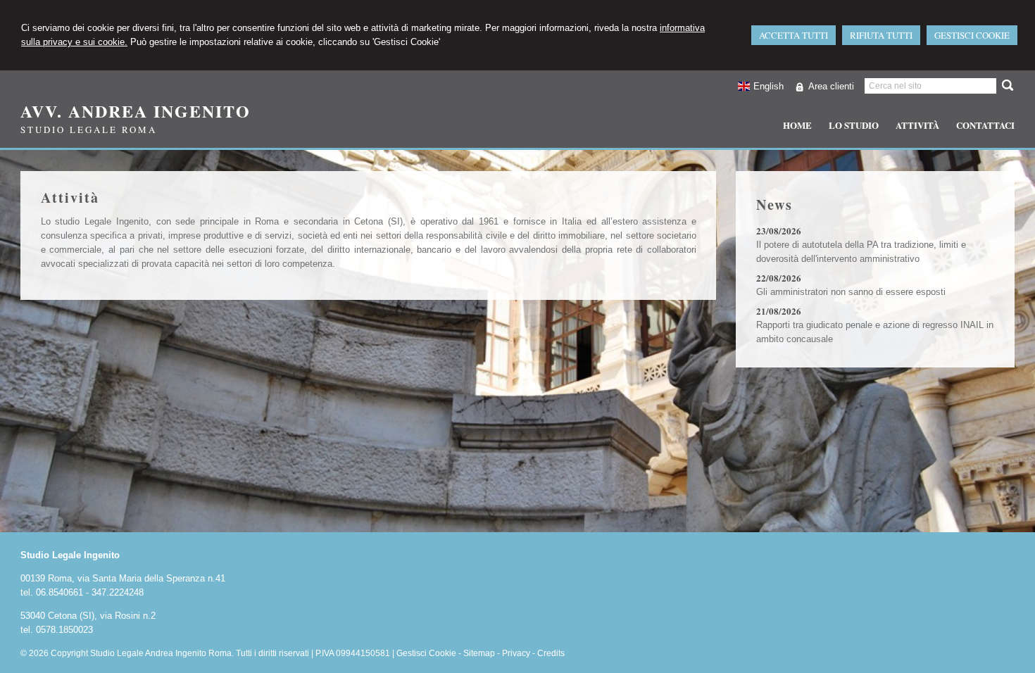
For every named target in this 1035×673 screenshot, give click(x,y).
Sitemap (479, 653)
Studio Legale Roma (88, 129)
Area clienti (831, 86)
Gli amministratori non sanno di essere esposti (851, 292)
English (768, 86)
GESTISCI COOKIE (972, 35)
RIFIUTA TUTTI (881, 35)
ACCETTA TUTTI (793, 35)
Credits (551, 653)
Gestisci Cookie (426, 653)
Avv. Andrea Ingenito (135, 111)
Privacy (516, 653)
